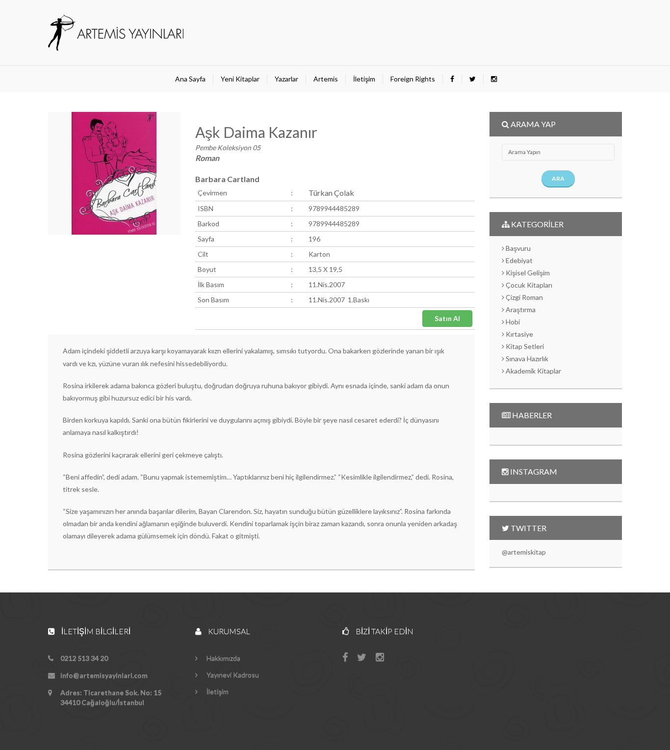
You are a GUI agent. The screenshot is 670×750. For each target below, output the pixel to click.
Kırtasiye (518, 334)
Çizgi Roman (523, 297)
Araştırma (520, 309)
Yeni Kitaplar (240, 79)
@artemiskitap (524, 552)
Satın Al (447, 318)
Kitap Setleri (524, 346)
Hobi (512, 322)
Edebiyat (518, 260)
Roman (207, 157)
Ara (558, 178)
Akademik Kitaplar (532, 371)
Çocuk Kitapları (528, 285)
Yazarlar (286, 79)
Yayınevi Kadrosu (232, 674)
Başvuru (517, 248)
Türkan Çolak (331, 192)
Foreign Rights (412, 79)
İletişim (364, 79)
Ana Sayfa (190, 79)
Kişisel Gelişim (527, 272)
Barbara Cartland (227, 179)
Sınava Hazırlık (526, 358)
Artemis (325, 79)
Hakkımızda (222, 658)
